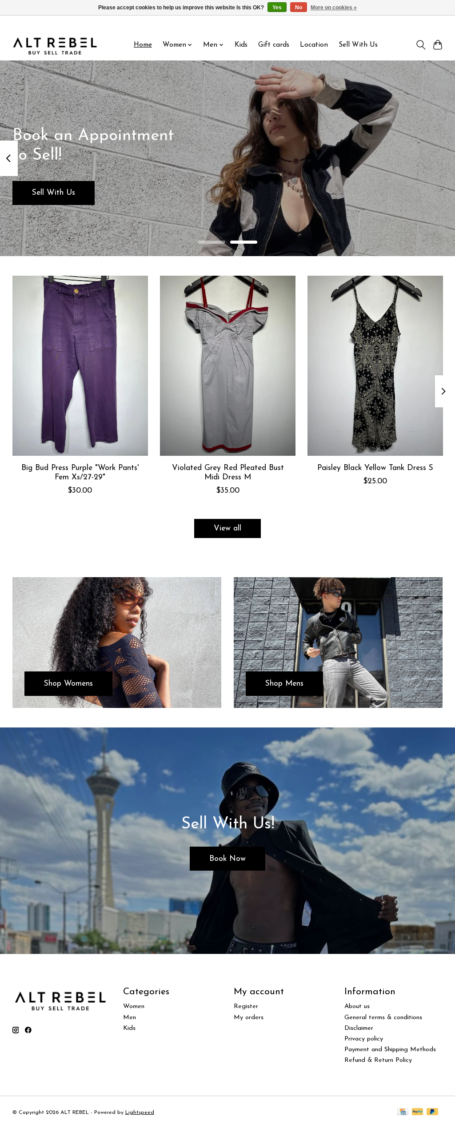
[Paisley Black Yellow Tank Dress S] (375, 366)
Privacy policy (363, 1039)
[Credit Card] (402, 1112)
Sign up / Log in (423, 22)
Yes (277, 7)
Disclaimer (358, 1028)
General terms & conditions (383, 1017)
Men (129, 1017)
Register (246, 1006)
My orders (248, 1017)
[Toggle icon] (420, 45)
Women (133, 1006)
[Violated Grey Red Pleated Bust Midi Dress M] (227, 366)
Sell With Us (358, 44)
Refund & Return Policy (378, 1060)
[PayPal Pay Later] (432, 1112)
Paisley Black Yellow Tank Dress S (375, 468)
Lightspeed (139, 1112)
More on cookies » (334, 7)
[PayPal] (417, 1112)
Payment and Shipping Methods (390, 1049)
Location (314, 44)
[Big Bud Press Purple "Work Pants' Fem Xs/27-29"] (80, 366)
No (298, 7)
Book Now (227, 859)
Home (143, 44)
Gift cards (273, 44)
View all (227, 528)
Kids (241, 44)
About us (357, 1006)
